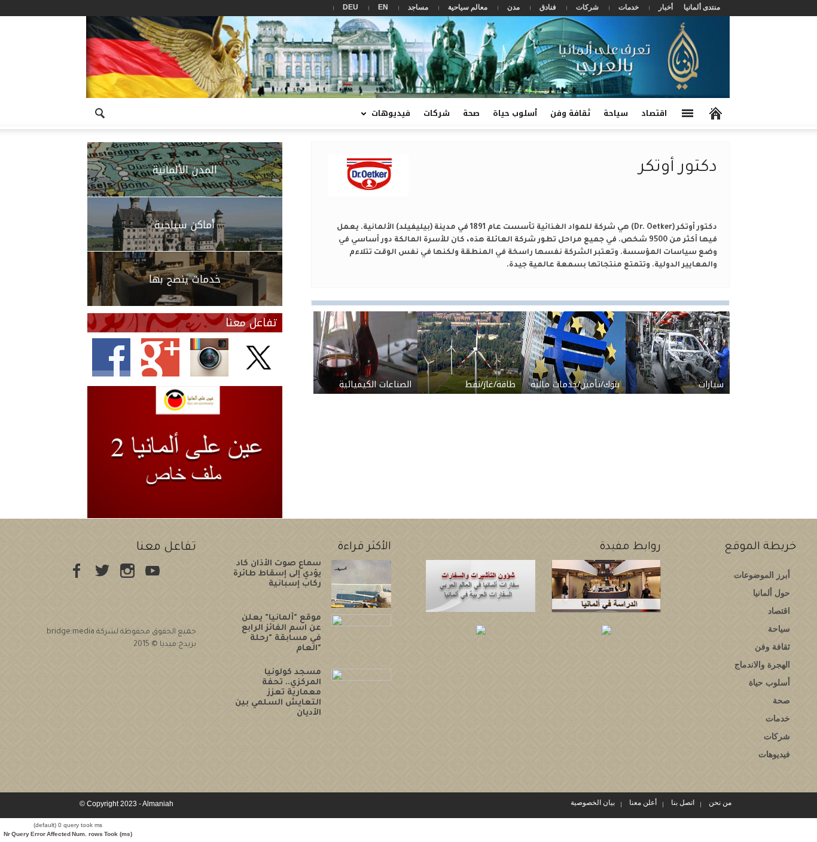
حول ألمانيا (771, 593)
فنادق (547, 7)
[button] (99, 112)
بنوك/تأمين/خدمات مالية (575, 384)
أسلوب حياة (515, 113)
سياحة (615, 113)
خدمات (628, 7)
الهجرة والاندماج (762, 664)
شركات (587, 7)
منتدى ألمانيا (702, 7)
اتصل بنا (682, 802)
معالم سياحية (467, 7)
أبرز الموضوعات (762, 575)
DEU (350, 7)
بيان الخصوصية (593, 802)
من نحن (720, 802)
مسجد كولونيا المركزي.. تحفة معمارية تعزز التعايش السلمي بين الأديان (278, 693)
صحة (471, 113)
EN (383, 7)
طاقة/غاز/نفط (490, 384)
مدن (513, 7)
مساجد (418, 7)
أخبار (666, 7)
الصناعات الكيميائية (375, 384)
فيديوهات (394, 117)
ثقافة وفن (570, 113)
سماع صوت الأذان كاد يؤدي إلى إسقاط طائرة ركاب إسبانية (277, 574)
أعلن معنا (643, 802)
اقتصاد (654, 113)
